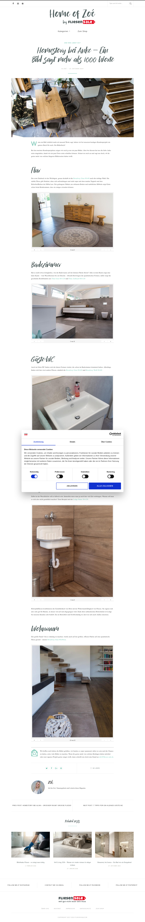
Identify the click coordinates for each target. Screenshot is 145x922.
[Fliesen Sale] (72, 16)
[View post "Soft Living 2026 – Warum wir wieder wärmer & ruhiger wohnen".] (72, 845)
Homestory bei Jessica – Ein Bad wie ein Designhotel (114, 862)
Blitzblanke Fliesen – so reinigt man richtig (31, 862)
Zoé (64, 68)
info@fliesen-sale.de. (106, 757)
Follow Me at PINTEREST (126, 885)
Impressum (70, 908)
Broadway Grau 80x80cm (56, 639)
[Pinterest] (22, 3)
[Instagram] (18, 3)
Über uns (45, 908)
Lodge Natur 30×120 (80, 499)
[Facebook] (13, 3)
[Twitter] (47, 768)
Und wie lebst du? (72, 43)
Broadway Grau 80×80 (81, 178)
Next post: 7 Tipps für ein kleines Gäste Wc (103, 805)
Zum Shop (82, 31)
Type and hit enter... (116, 3)
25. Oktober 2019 (76, 68)
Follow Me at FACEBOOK (89, 885)
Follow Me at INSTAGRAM (18, 885)
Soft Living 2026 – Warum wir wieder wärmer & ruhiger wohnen (72, 863)
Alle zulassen (105, 486)
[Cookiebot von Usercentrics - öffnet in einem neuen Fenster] (111, 434)
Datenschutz (85, 908)
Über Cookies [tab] (106, 442)
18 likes (96, 768)
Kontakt (57, 908)
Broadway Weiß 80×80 (94, 370)
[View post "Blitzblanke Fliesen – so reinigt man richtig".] (30, 845)
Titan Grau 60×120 (58, 278)
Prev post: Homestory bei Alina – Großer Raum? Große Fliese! (41, 805)
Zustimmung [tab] (39, 442)
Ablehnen (72, 486)
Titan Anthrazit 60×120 (77, 278)
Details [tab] (72, 442)
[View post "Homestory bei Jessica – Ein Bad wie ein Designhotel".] (114, 845)
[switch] (60, 476)
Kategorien (63, 31)
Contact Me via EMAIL (54, 885)
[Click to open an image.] (72, 107)
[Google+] (56, 768)
